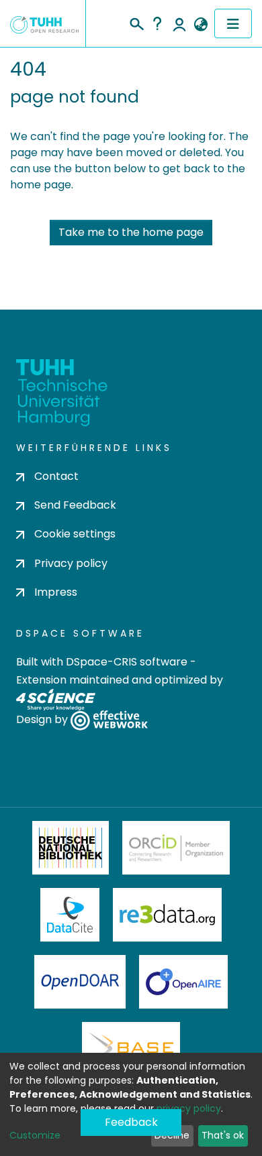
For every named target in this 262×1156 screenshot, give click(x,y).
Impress (55, 592)
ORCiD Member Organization (176, 848)
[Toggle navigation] (233, 23)
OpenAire (183, 982)
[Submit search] (136, 22)
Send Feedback (75, 505)
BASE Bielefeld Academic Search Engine (131, 1049)
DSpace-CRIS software (126, 661)
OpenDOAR (80, 982)
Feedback (131, 1122)
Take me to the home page (131, 232)
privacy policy (189, 1108)
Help (157, 23)
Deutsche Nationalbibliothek (70, 848)
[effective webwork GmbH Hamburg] (109, 720)
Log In (179, 23)
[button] (200, 25)
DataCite (70, 915)
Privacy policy (70, 563)
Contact (56, 476)
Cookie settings (75, 533)
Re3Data (167, 915)
